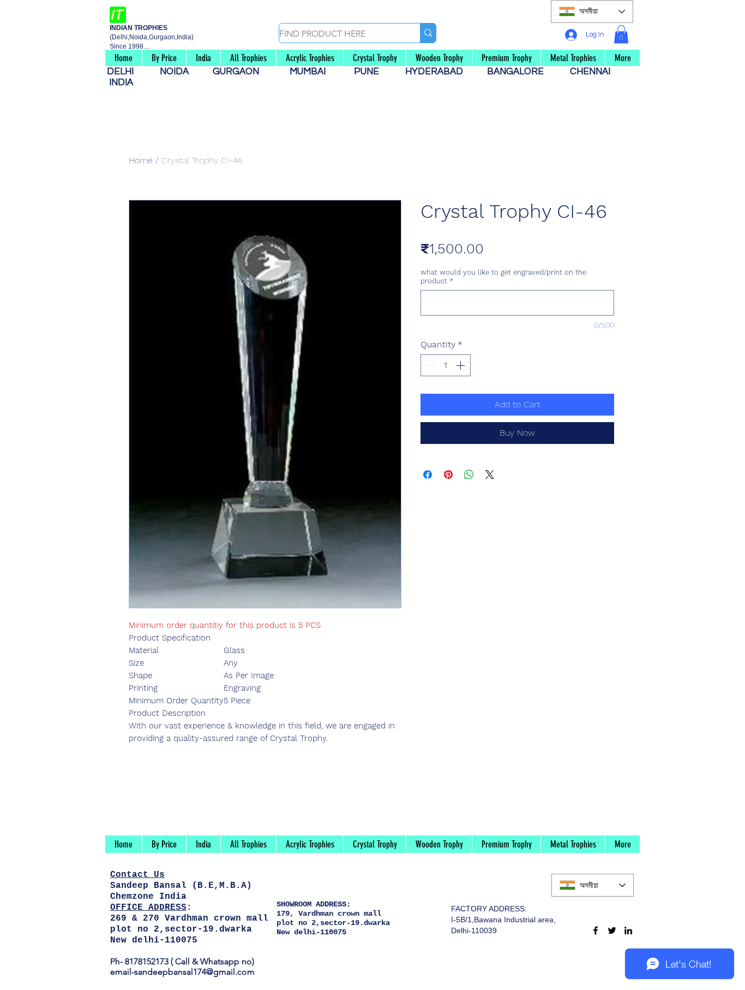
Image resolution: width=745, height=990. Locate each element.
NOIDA (180, 71)
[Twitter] (611, 930)
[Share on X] (489, 474)
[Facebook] (595, 930)
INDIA (121, 82)
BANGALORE (518, 71)
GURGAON (239, 71)
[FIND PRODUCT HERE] (428, 33)
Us (159, 875)
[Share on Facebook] (427, 474)
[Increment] (461, 365)
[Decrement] (429, 365)
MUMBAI (310, 71)
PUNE (371, 71)
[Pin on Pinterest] (448, 474)
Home (141, 160)
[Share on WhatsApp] (469, 474)
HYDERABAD (439, 71)
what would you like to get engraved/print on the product (503, 276)
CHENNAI (591, 71)
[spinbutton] (445, 365)
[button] (621, 34)
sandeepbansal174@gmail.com (194, 972)
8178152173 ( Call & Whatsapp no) (188, 961)
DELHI (124, 71)
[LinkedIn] (628, 930)
